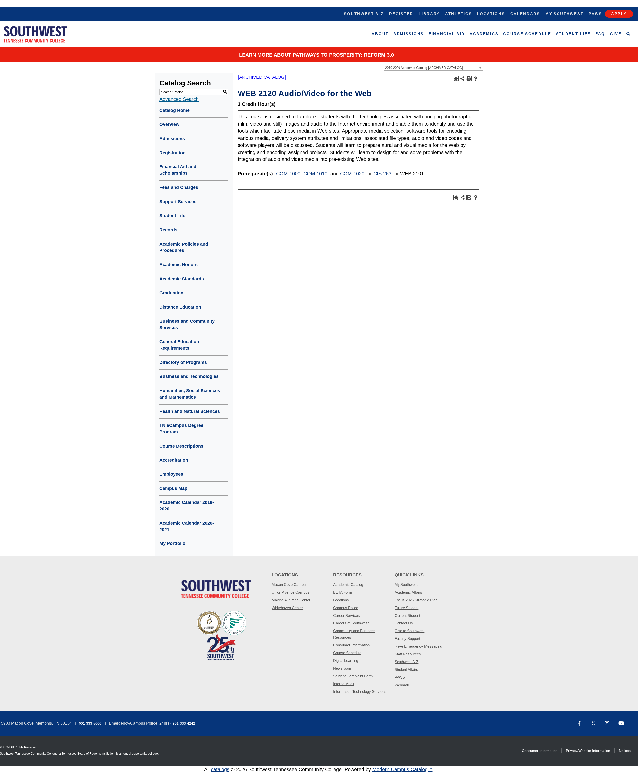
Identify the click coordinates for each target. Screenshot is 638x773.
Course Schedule (527, 34)
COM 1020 (352, 173)
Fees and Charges (179, 187)
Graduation (171, 292)
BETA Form (342, 592)
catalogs (220, 769)
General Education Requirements (179, 345)
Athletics (458, 14)
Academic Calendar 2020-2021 (187, 526)
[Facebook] (582, 724)
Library (429, 14)
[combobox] (433, 68)
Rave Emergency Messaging (418, 646)
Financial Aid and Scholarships (178, 170)
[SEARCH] (628, 34)
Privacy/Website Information (588, 751)
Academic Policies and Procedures (184, 247)
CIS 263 (382, 173)
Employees (171, 474)
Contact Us (404, 623)
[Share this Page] (462, 78)
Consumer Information (351, 645)
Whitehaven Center (287, 608)
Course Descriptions (181, 446)
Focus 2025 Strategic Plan (416, 600)
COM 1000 (288, 173)
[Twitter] (596, 724)
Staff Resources (408, 654)
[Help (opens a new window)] (475, 78)
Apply (619, 14)
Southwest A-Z (364, 14)
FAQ (600, 34)
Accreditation (174, 460)
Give (616, 34)
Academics (484, 34)
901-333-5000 (90, 723)
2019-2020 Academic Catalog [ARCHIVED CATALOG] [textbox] (424, 68)
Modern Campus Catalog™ (402, 769)
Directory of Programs (183, 362)
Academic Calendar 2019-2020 (187, 505)
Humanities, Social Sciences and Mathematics (190, 394)
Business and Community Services (187, 324)
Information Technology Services (359, 691)
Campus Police (345, 608)
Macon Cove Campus (290, 584)
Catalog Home (175, 110)
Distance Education (180, 307)
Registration (173, 152)
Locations (491, 14)
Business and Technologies (189, 376)
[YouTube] (623, 724)
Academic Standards (182, 278)
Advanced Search (179, 99)
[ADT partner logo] (222, 635)
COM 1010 (315, 173)
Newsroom (342, 668)
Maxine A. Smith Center (291, 600)
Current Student (407, 615)
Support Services (178, 201)
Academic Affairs (408, 592)
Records (168, 229)
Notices (625, 751)
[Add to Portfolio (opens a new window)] (456, 78)
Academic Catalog (348, 584)
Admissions (408, 34)
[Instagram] (609, 724)
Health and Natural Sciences (190, 411)
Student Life (573, 34)
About (380, 34)
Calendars (525, 14)
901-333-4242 (184, 723)
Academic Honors (179, 264)
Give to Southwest (409, 631)
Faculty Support (407, 638)
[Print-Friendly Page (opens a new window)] (469, 78)
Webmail (402, 685)
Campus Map (173, 488)
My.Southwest (564, 14)
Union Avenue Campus (290, 592)
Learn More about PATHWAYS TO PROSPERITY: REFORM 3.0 (316, 55)
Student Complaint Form (353, 676)
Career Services (346, 615)
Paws (595, 14)
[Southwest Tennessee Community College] (35, 34)
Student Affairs (406, 669)
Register (401, 14)
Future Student (406, 608)
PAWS (400, 677)
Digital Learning (345, 660)
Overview (169, 124)
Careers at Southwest (351, 623)
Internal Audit (343, 684)
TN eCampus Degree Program (181, 428)
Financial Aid (447, 34)
